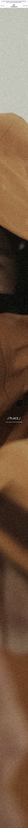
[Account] (23, 5)
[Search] (4, 5)
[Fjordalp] (14, 5)
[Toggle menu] (1, 5)
